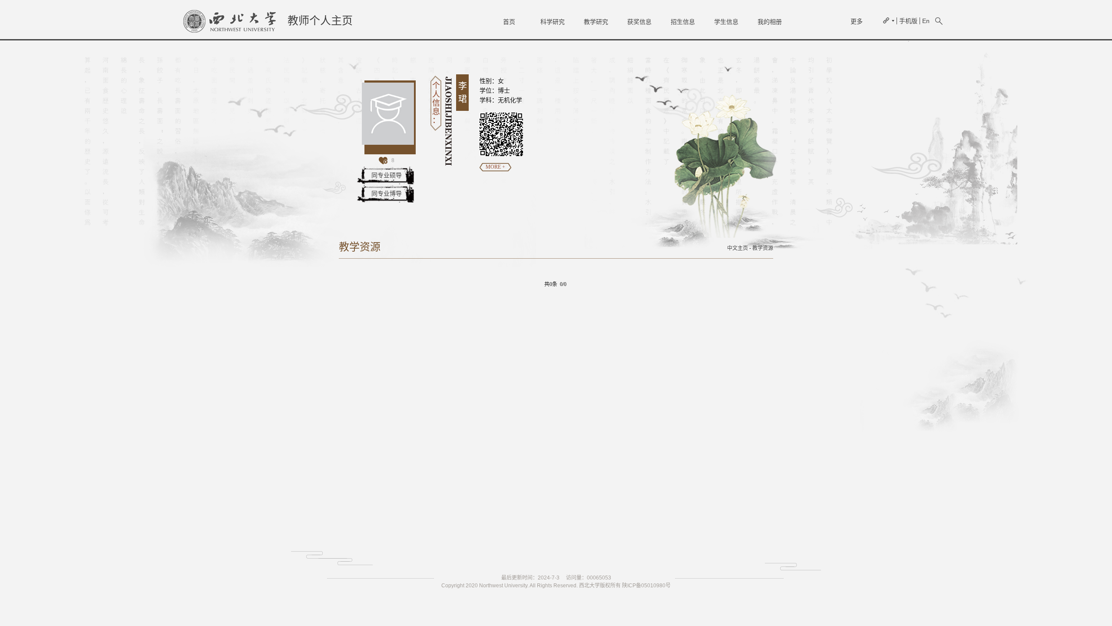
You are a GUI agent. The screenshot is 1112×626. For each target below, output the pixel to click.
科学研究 (552, 21)
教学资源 (762, 248)
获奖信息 (639, 21)
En (926, 20)
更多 (857, 21)
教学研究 (596, 21)
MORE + (495, 167)
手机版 (908, 20)
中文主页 (737, 248)
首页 (509, 21)
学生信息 (726, 21)
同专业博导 (386, 193)
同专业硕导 (386, 175)
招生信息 (683, 21)
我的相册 (770, 21)
